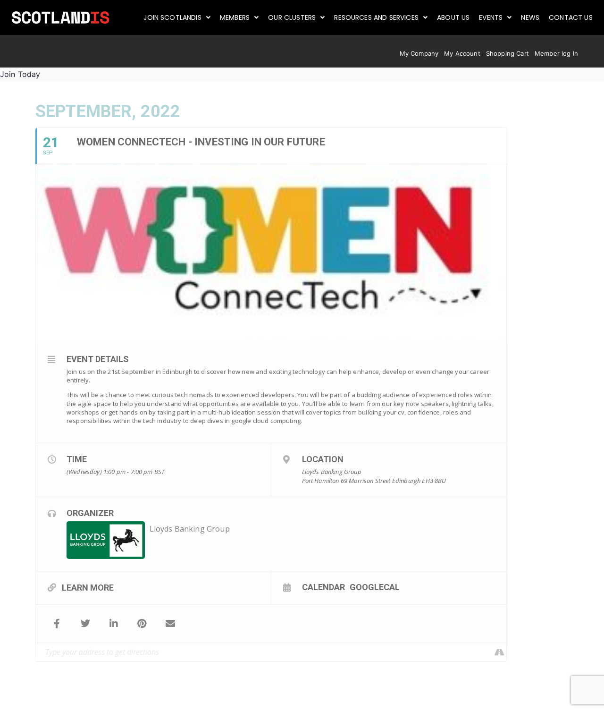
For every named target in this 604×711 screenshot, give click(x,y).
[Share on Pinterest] (142, 623)
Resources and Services (376, 17)
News (530, 17)
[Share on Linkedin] (114, 623)
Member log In (556, 53)
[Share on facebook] (57, 623)
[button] (177, 17)
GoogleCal (375, 587)
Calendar (323, 587)
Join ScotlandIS (172, 17)
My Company (419, 53)
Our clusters (292, 17)
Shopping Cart (507, 53)
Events (491, 17)
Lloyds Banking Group (190, 529)
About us (453, 17)
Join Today (20, 74)
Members (235, 17)
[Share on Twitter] (85, 623)
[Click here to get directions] (499, 652)
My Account (462, 53)
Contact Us (571, 17)
